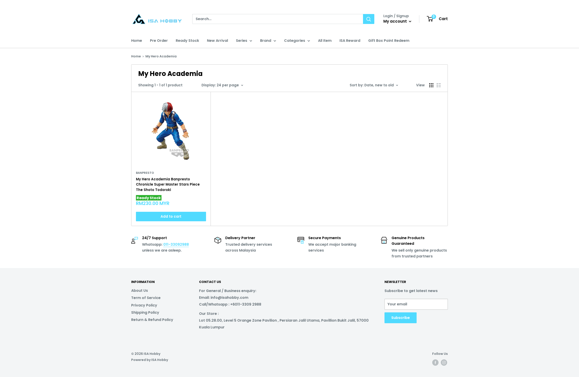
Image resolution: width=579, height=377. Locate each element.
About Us (139, 290)
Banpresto (145, 173)
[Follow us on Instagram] (444, 362)
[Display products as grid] (431, 85)
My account (395, 21)
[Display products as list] (439, 85)
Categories (294, 40)
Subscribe (400, 317)
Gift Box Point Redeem (388, 40)
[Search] (368, 19)
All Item (325, 40)
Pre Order (159, 40)
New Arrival (217, 40)
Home (136, 40)
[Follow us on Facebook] (435, 362)
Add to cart (171, 216)
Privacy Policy (144, 305)
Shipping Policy (145, 312)
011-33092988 (176, 244)
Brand (265, 40)
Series (241, 40)
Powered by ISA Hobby (149, 360)
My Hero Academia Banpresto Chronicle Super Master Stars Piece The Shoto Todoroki (168, 184)
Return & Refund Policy (152, 319)
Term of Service (146, 297)
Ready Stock (187, 40)
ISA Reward (349, 40)
